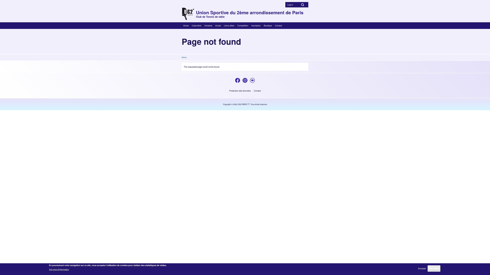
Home (184, 57)
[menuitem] (291, 4)
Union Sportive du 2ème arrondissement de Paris (249, 12)
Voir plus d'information (59, 269)
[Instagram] (245, 80)
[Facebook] (237, 80)
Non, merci (434, 268)
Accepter (422, 268)
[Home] (188, 13)
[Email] (252, 80)
